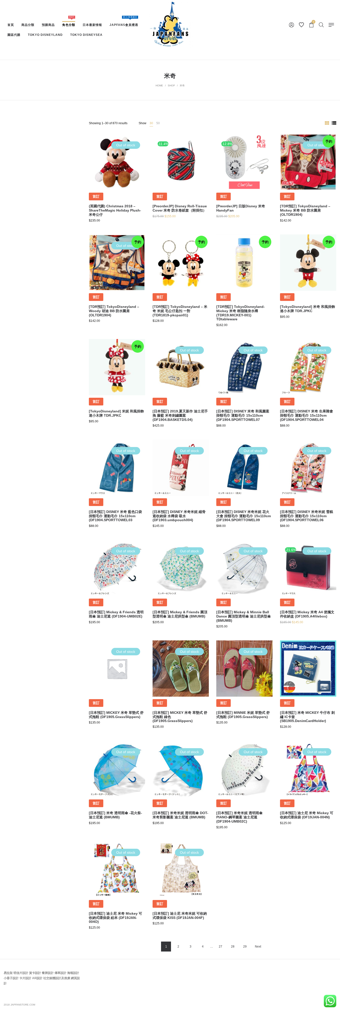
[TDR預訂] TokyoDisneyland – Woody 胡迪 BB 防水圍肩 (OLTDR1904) (114, 311)
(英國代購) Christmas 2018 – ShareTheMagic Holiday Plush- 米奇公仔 (115, 210)
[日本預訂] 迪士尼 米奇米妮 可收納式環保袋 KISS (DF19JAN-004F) (180, 915)
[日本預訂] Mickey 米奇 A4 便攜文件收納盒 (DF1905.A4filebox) (307, 614)
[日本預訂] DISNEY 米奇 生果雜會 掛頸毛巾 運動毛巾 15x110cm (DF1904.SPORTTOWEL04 (306, 415)
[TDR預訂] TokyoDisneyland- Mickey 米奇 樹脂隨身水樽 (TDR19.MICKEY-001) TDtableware (240, 313)
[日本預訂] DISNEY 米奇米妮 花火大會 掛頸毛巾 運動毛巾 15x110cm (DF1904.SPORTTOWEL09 (243, 516)
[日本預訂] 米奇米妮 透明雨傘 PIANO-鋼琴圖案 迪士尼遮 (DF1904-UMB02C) (239, 817)
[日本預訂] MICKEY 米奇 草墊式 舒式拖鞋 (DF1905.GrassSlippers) (116, 715)
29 (245, 946)
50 (158, 123)
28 (232, 946)
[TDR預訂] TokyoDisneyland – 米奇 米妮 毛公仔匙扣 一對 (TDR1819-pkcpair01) (180, 311)
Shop (171, 85)
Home (159, 85)
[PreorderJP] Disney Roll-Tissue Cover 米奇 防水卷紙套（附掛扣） (180, 208)
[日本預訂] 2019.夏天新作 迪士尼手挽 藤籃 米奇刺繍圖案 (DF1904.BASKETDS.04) (180, 415)
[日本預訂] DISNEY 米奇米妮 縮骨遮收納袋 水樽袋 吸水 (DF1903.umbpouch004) (179, 516)
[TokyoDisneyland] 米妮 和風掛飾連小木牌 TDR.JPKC (116, 413)
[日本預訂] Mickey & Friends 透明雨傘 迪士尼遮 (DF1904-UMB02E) (116, 614)
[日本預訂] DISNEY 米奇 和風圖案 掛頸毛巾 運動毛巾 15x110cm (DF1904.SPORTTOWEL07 (242, 415)
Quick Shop (117, 164)
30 (151, 123)
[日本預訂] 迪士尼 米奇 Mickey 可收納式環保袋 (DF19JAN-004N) (306, 815)
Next (258, 946)
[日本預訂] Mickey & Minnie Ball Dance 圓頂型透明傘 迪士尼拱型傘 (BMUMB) (243, 616)
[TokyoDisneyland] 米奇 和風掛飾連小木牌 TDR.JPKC (307, 309)
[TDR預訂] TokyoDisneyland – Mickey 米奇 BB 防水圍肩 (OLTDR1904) (305, 210)
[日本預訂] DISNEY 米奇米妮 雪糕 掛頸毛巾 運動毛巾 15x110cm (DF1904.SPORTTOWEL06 (306, 516)
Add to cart (180, 183)
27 (220, 946)
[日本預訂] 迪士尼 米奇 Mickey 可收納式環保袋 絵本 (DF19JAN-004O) (115, 917)
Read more (117, 183)
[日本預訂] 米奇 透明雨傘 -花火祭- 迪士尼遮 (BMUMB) (115, 815)
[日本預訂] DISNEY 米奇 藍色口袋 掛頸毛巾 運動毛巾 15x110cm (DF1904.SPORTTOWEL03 (115, 516)
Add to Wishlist (137, 141)
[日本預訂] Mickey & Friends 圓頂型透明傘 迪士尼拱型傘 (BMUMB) (180, 614)
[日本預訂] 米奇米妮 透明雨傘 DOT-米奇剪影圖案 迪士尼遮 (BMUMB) (180, 815)
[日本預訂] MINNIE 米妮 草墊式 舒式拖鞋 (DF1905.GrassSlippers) (243, 715)
